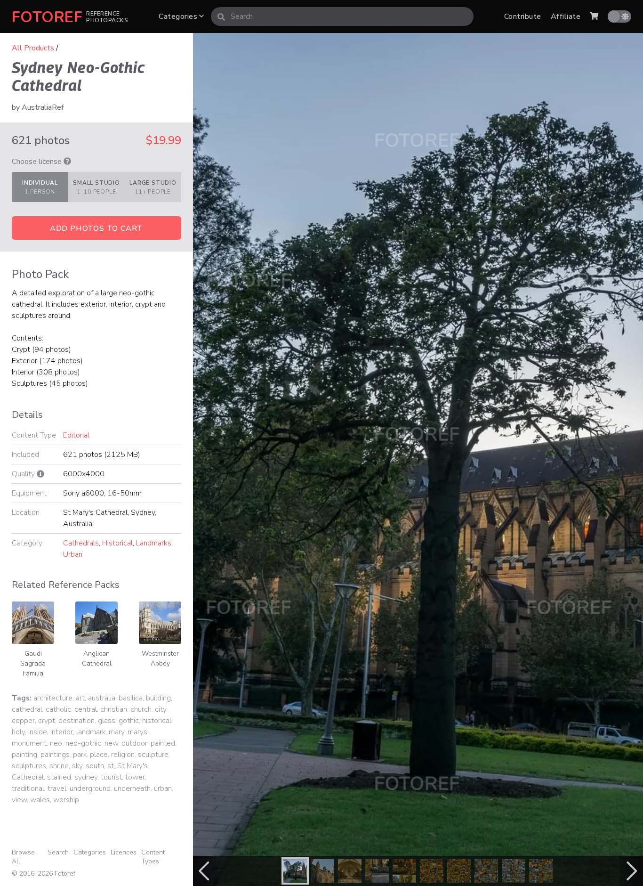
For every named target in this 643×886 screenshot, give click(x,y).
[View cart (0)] (594, 16)
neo (56, 743)
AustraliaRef (43, 107)
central (85, 709)
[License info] (67, 161)
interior (61, 732)
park (80, 754)
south (95, 766)
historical (156, 720)
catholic (58, 709)
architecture (52, 698)
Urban (72, 554)
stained (59, 777)
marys (137, 732)
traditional (28, 788)
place (99, 754)
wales (40, 800)
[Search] (221, 16)
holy (18, 732)
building (158, 698)
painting (24, 754)
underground (90, 788)
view (19, 800)
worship (66, 800)
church (141, 709)
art (80, 698)
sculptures (29, 766)
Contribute (522, 16)
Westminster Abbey (160, 658)
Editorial (76, 435)
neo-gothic (83, 743)
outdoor (134, 743)
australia (101, 698)
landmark (90, 732)
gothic (129, 720)
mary (116, 732)
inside (37, 732)
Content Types (153, 857)
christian (113, 709)
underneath (132, 788)
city (160, 709)
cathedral (27, 709)
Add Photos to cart (96, 228)
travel (57, 788)
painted (163, 743)
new (111, 743)
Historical (117, 543)
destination (76, 720)
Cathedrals (81, 543)
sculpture (153, 754)
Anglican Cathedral (97, 658)
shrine (59, 766)
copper (23, 720)
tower (135, 777)
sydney (85, 777)
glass (106, 720)
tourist (111, 777)
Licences (124, 852)
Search (58, 852)
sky (77, 766)
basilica (131, 698)
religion (123, 754)
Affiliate (565, 16)
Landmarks (153, 543)
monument (29, 743)
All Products (33, 48)
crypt (46, 720)
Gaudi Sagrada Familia (33, 663)
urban (163, 788)
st (110, 766)
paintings (55, 754)
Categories (179, 16)
